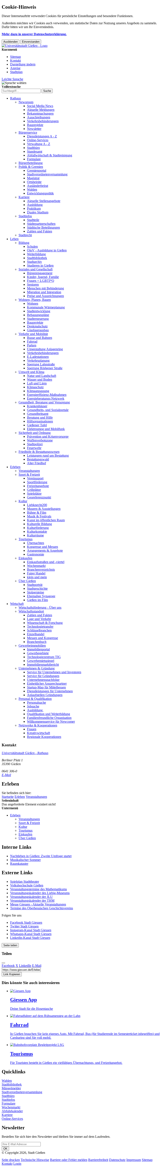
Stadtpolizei (35, 444)
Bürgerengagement (39, 273)
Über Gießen (27, 581)
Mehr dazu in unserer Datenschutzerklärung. (34, 34)
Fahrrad (32, 341)
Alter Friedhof (36, 463)
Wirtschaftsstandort (31, 611)
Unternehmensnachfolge (43, 680)
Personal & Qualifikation (35, 699)
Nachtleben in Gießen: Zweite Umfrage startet (41, 856)
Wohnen (32, 303)
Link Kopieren (11, 974)
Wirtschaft (17, 604)
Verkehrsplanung (38, 360)
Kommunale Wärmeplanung (46, 307)
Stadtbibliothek (37, 258)
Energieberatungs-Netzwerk (45, 398)
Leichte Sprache (12, 79)
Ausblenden (10, 41)
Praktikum (34, 208)
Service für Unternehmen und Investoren (54, 672)
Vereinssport (35, 478)
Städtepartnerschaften (41, 223)
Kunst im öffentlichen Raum (46, 520)
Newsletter (34, 128)
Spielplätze (34, 493)
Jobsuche (33, 706)
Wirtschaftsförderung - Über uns (40, 607)
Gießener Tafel (37, 425)
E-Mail (6, 775)
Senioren (33, 284)
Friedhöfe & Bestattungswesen (39, 451)
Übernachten (35, 543)
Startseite (8, 796)
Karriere (24, 197)
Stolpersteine (35, 592)
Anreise (15, 68)
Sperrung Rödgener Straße (44, 368)
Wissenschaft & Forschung (45, 623)
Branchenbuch (36, 642)
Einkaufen (25, 558)
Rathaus (15, 98)
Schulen (32, 246)
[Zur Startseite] (24, 46)
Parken (31, 345)
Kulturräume (35, 535)
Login (17, 1163)
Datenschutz (117, 1160)
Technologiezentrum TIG (44, 657)
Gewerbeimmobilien (32, 645)
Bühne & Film (36, 512)
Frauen (31, 729)
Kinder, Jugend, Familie (43, 277)
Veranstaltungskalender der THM (32, 900)
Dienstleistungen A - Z (42, 136)
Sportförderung (37, 482)
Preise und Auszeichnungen (45, 296)
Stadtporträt (34, 585)
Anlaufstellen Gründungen (44, 695)
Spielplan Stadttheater (24, 881)
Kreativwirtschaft (38, 733)
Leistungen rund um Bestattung (48, 455)
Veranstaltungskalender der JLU (31, 897)
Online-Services (37, 140)
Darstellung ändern (22, 64)
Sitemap (15, 56)
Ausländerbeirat (37, 185)
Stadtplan (16, 72)
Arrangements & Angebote (45, 550)
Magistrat (33, 178)
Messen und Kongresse (42, 638)
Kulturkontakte (37, 531)
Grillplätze (34, 489)
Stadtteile (33, 220)
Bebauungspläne (38, 315)
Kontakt (15, 60)
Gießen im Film (37, 600)
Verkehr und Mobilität (33, 334)
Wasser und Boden (39, 379)
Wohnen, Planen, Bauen (35, 299)
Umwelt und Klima (31, 372)
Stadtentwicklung (38, 311)
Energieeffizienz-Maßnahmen (46, 394)
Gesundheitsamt (37, 413)
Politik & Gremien (31, 166)
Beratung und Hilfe (40, 417)
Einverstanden (30, 41)
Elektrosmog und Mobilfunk (46, 429)
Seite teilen (10, 945)
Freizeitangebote (38, 486)
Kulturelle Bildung (39, 524)
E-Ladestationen (38, 356)
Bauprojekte (35, 125)
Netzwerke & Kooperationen (38, 725)
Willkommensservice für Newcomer (51, 721)
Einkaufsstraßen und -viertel (45, 562)
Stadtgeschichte (37, 588)
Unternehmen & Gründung (37, 668)
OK (5, 1148)
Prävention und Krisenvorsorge (48, 436)
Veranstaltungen (29, 470)
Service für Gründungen (43, 676)
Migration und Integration (44, 292)
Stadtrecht (25, 235)
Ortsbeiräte (34, 182)
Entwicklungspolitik (40, 193)
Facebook (8, 965)
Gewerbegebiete (38, 653)
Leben (14, 239)
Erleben (15, 467)
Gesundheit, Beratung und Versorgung (44, 402)
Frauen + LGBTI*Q (40, 280)
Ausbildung (35, 204)
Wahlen (32, 189)
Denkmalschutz (37, 326)
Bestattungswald (38, 459)
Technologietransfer (40, 626)
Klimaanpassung (38, 391)
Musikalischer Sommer (25, 860)
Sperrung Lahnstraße (41, 364)
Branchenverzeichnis (41, 569)
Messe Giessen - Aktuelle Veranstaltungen (38, 904)
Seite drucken (11, 1160)
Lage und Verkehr (39, 619)
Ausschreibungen (38, 117)
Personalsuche (36, 702)
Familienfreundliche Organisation (49, 718)
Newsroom (26, 102)
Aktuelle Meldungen (40, 109)
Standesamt (34, 151)
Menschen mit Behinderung (45, 288)
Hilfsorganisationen (40, 421)
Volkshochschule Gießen (26, 885)
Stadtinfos (25, 216)
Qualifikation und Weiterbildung (48, 714)
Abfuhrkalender (12, 1111)
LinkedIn (25, 965)
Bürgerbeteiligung (31, 163)
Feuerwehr (34, 448)
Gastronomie (35, 554)
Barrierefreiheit (98, 1160)
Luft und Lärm (37, 383)
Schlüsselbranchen (39, 630)
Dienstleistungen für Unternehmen (50, 691)
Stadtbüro (33, 147)
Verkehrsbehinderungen (43, 121)
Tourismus (25, 539)
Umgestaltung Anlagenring (45, 349)
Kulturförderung (38, 528)
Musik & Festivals (39, 516)
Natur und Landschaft (41, 375)
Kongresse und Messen (42, 547)
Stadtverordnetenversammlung (47, 174)
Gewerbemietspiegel (40, 661)
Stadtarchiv (34, 261)
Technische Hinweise (35, 1160)
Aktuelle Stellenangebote (43, 201)
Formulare (34, 159)
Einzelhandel (35, 634)
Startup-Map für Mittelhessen (46, 687)
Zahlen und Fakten (39, 231)
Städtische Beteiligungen (43, 227)
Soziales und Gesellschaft (36, 269)
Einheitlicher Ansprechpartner (47, 683)
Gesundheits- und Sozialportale (48, 410)
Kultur (23, 501)
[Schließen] (3, 963)
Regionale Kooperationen (44, 737)
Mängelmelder (11, 1088)
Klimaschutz (35, 387)
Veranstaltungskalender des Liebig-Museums (40, 893)
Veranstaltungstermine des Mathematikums (38, 889)
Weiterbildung (36, 254)
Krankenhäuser (37, 406)
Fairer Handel (36, 573)
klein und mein (37, 577)
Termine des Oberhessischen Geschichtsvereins (41, 908)
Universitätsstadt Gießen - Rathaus (25, 753)
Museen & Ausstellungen (44, 509)
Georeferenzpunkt (39, 497)
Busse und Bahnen (39, 337)
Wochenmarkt (36, 566)
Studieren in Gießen (40, 265)
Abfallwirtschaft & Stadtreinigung (49, 155)
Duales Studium (37, 212)
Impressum (133, 1160)
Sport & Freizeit (29, 474)
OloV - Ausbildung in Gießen (47, 250)
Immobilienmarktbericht (43, 664)
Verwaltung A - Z (38, 144)
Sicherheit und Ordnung (35, 432)
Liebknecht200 (37, 505)
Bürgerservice (28, 132)
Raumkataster (19, 863)
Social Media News (40, 106)
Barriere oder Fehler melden (68, 1160)
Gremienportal (36, 170)
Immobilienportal (38, 649)
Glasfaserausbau (38, 330)
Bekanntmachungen (40, 113)
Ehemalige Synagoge (41, 596)
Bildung (24, 242)
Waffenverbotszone (40, 440)
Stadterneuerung (38, 318)
